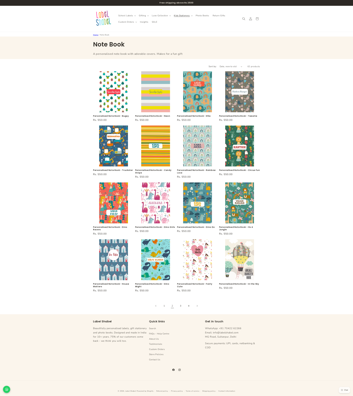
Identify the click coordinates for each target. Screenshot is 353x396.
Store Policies (156, 354)
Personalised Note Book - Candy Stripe (153, 171)
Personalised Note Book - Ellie (194, 116)
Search (152, 328)
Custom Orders (157, 349)
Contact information (226, 391)
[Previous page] (156, 306)
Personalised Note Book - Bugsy (111, 116)
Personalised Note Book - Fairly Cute (194, 285)
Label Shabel (130, 391)
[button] (127, 15)
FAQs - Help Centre (159, 333)
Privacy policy (177, 391)
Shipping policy (209, 391)
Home (95, 35)
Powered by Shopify (145, 391)
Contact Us (154, 359)
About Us (154, 338)
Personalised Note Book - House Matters (111, 285)
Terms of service (192, 391)
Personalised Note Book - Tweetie (238, 116)
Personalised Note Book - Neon (152, 116)
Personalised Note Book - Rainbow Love (196, 171)
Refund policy (162, 391)
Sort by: (213, 66)
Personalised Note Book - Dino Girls (155, 227)
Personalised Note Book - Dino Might (152, 285)
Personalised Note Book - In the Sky (239, 284)
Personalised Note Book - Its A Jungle (236, 228)
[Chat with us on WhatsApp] (6, 389)
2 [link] (172, 305)
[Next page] (197, 306)
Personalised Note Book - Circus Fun (239, 170)
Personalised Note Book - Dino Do (196, 227)
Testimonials (155, 344)
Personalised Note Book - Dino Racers (110, 228)
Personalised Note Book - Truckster (113, 170)
